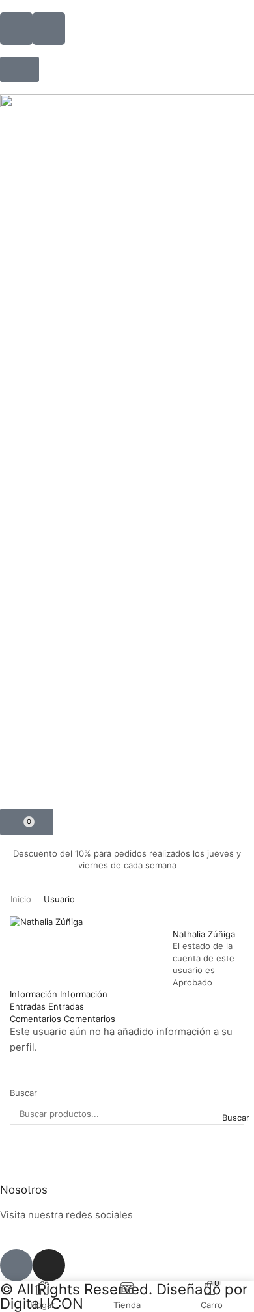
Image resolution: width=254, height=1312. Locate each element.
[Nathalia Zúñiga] (46, 921)
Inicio (20, 899)
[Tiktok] (16, 1265)
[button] (19, 69)
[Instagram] (49, 1265)
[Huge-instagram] (16, 28)
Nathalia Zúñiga (204, 934)
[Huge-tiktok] (49, 28)
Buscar (23, 1093)
